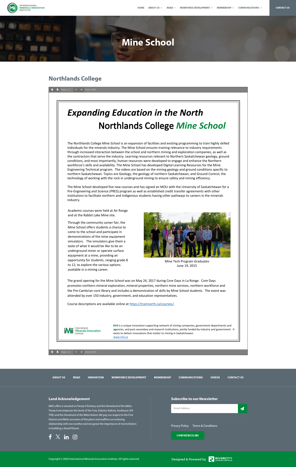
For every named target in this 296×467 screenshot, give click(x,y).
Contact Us (236, 377)
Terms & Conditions (205, 426)
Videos (215, 377)
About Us (58, 377)
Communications (191, 377)
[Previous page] (52, 90)
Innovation (96, 377)
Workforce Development (129, 377)
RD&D (76, 377)
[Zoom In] (81, 90)
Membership (162, 377)
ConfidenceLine (188, 435)
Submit (242, 408)
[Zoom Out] (76, 90)
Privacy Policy (180, 426)
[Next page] (57, 90)
